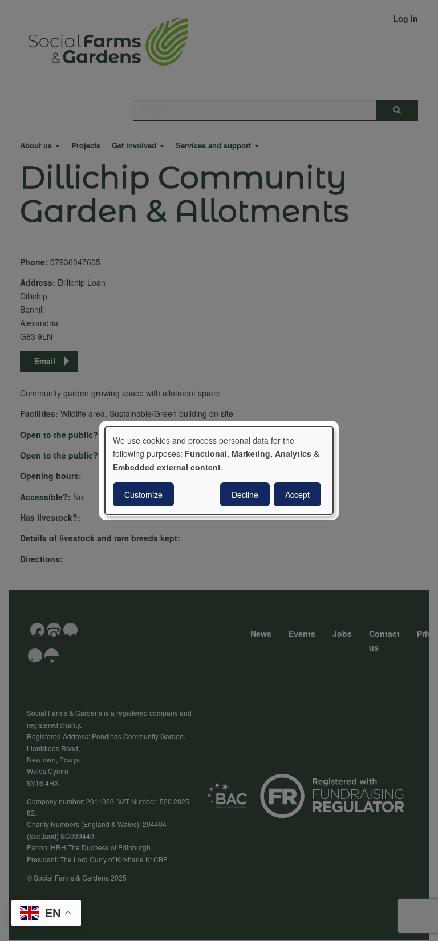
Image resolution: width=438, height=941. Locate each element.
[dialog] (219, 470)
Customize (143, 494)
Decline (245, 494)
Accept (297, 494)
